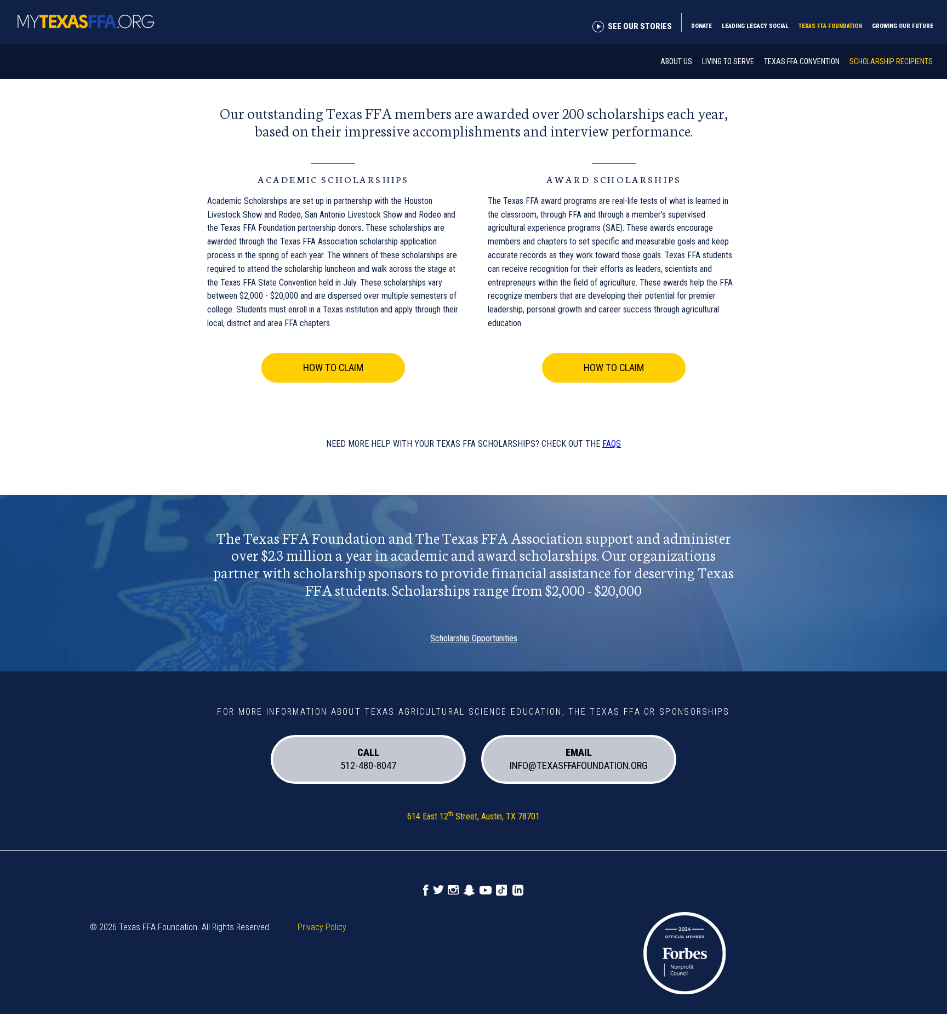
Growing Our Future (902, 26)
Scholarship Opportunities (473, 638)
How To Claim (333, 368)
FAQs (611, 443)
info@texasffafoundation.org (579, 759)
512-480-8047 (368, 759)
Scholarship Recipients (891, 61)
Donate (701, 26)
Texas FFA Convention (802, 61)
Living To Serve (728, 61)
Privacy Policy (322, 927)
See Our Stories (640, 26)
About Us (676, 61)
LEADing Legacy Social (755, 26)
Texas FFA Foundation (830, 26)
